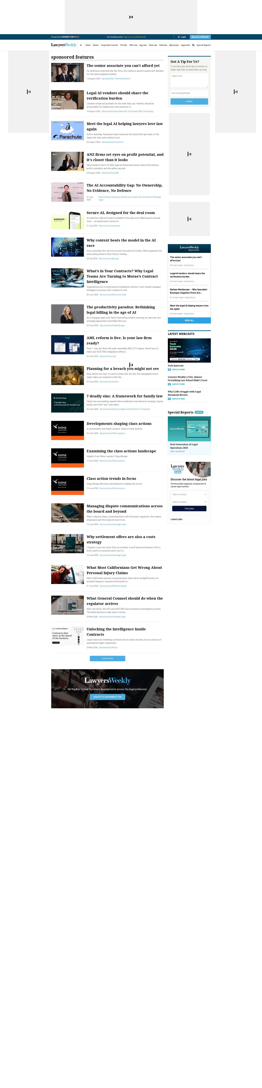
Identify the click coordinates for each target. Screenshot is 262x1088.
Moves (96, 45)
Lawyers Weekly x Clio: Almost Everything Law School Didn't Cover (187, 378)
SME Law (133, 45)
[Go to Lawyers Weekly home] (64, 45)
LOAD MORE (107, 658)
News (88, 45)
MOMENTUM (70, 37)
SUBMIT (189, 101)
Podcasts (163, 45)
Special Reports (204, 45)
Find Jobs (189, 508)
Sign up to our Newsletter (135, 37)
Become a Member (200, 37)
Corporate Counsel (109, 45)
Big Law (143, 45)
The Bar (123, 45)
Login (183, 37)
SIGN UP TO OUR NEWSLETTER (107, 697)
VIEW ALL (189, 320)
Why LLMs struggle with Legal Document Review (184, 393)
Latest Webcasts (181, 333)
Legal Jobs (185, 45)
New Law (153, 45)
